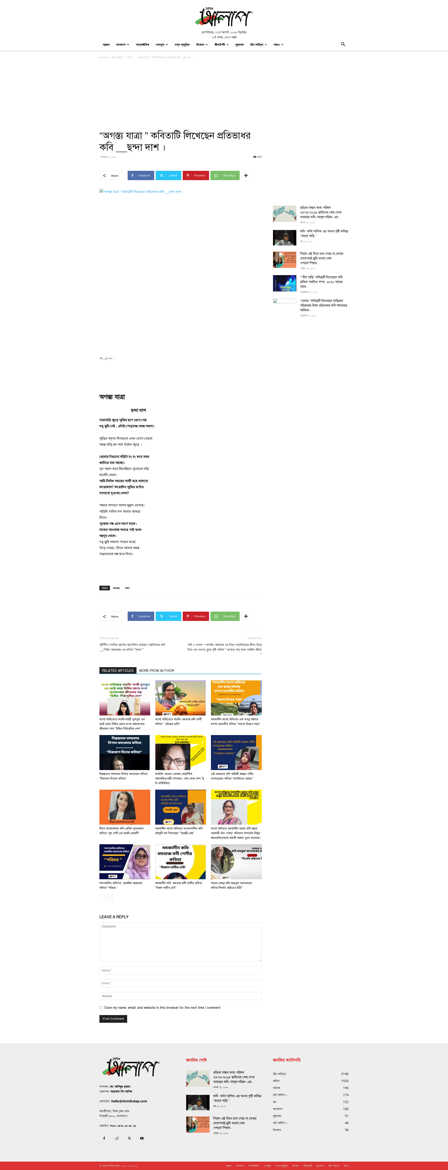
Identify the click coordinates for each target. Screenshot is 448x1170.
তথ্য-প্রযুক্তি (182, 44)
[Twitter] (129, 1138)
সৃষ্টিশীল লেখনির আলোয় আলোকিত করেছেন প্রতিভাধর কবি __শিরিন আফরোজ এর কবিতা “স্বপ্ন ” (132, 647)
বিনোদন (200, 44)
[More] (246, 175)
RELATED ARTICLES (118, 671)
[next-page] (110, 897)
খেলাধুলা (160, 44)
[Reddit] (116, 1138)
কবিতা (129, 57)
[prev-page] (102, 897)
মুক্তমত (239, 44)
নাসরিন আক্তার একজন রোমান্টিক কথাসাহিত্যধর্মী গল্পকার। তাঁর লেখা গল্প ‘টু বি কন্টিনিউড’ (179, 778)
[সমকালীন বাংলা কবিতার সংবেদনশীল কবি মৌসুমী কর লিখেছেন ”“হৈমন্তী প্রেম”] (180, 807)
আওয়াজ (116, 588)
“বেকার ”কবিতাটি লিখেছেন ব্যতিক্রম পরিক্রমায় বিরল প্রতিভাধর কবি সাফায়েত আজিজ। (323, 305)
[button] (343, 45)
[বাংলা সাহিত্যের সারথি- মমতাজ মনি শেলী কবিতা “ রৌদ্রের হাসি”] (180, 697)
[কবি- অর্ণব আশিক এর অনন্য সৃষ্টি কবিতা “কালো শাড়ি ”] (284, 237)
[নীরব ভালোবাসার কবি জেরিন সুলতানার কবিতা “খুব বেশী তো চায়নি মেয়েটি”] (124, 807)
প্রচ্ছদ (106, 44)
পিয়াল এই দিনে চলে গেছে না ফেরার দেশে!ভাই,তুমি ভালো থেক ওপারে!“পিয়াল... (321, 258)
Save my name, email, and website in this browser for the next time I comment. (162, 1008)
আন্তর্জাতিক (142, 44)
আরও (277, 44)
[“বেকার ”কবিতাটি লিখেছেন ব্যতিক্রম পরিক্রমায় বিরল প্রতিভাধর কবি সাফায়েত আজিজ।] (284, 307)
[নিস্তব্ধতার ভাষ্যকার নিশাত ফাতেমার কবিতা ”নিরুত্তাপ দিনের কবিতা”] (124, 752)
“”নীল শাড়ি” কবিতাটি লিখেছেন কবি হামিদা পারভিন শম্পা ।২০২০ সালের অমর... (321, 282)
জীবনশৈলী (220, 44)
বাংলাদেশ (121, 44)
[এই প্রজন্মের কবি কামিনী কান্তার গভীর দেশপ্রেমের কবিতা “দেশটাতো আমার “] (236, 752)
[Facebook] (104, 1138)
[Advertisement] (224, 95)
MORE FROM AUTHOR (156, 671)
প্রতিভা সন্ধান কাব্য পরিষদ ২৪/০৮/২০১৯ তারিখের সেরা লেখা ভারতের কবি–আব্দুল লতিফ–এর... (320, 212)
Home (103, 57)
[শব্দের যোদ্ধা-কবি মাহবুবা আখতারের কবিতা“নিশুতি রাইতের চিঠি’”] (236, 861)
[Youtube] (142, 1138)
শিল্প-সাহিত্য (256, 44)
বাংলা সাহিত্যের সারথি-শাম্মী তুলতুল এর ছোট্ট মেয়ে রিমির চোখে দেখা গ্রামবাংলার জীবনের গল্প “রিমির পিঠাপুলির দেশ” (122, 724)
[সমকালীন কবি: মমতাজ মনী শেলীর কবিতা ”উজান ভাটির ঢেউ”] (180, 861)
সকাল (127, 588)
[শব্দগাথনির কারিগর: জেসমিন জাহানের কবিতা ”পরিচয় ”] (124, 861)
